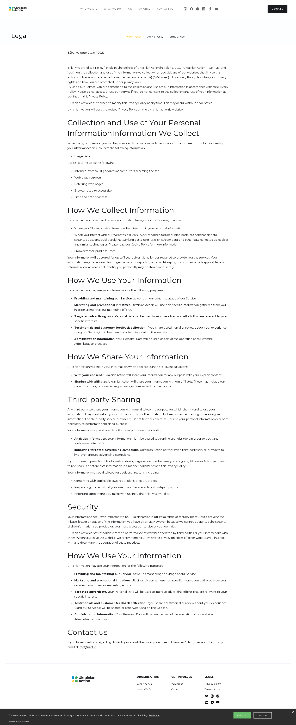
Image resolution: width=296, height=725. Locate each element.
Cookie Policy (155, 36)
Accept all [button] (242, 715)
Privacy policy (213, 683)
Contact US (165, 9)
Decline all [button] (263, 715)
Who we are (88, 9)
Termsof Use (176, 36)
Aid (130, 9)
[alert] (148, 717)
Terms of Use (212, 689)
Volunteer (177, 683)
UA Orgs (144, 9)
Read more (154, 715)
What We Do (144, 689)
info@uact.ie (87, 647)
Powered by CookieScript (19, 721)
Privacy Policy (133, 36)
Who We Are (144, 683)
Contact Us (178, 689)
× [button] (293, 712)
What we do (112, 9)
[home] (18, 9)
